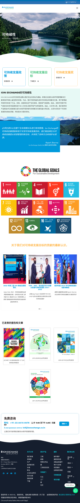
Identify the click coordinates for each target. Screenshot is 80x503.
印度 (69, 472)
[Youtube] (11, 473)
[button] (39, 309)
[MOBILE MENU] (77, 7)
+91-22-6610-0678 (19, 423)
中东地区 (70, 477)
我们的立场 (70, 452)
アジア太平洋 (71, 2)
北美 (69, 482)
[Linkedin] (15, 473)
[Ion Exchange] (8, 7)
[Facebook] (3, 473)
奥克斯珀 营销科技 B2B (67, 495)
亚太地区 (70, 458)
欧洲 (69, 467)
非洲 (69, 463)
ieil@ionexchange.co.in (34, 428)
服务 (55, 452)
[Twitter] (7, 473)
